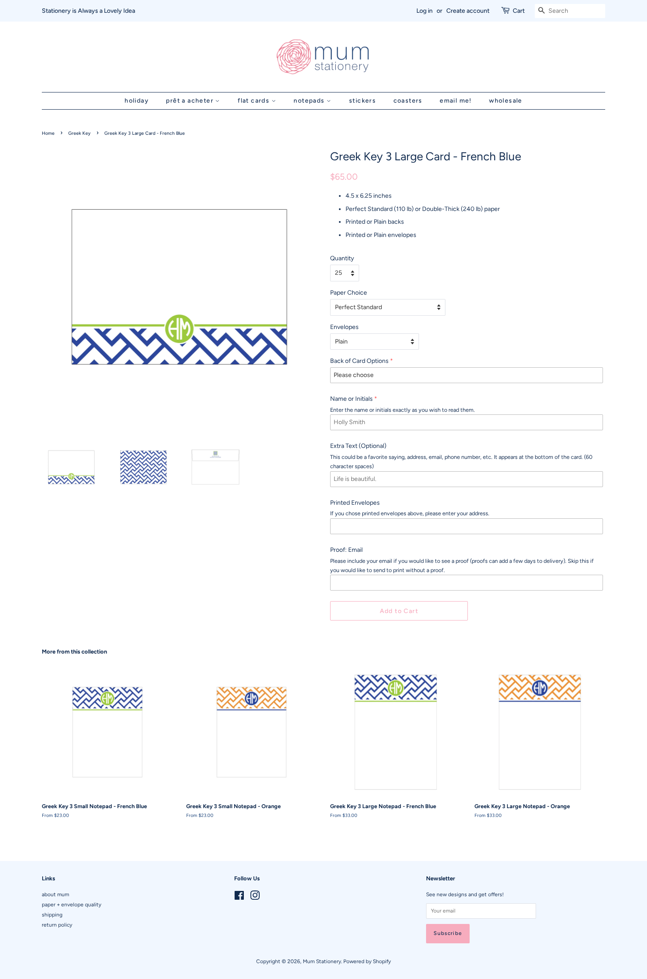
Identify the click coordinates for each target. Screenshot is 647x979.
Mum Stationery (322, 961)
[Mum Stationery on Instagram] (255, 897)
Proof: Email (346, 550)
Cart (519, 11)
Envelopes (344, 327)
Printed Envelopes (355, 502)
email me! (456, 100)
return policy (57, 925)
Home (48, 133)
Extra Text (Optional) (358, 446)
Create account (467, 11)
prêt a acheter (190, 100)
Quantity (342, 258)
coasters (408, 100)
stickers (362, 100)
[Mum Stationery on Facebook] (239, 897)
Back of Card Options (359, 361)
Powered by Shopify (367, 961)
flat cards (254, 100)
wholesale (505, 100)
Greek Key (79, 133)
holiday (137, 100)
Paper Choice (348, 292)
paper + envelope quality (71, 904)
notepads (310, 100)
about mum (55, 894)
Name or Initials (351, 399)
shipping (52, 915)
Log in (424, 11)
